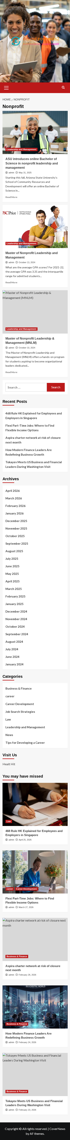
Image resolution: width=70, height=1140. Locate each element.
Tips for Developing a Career (25, 742)
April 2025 (12, 581)
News (9, 735)
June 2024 (12, 656)
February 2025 (15, 596)
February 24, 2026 (27, 1042)
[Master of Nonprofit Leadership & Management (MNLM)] (35, 311)
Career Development (19, 704)
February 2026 (15, 506)
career (9, 696)
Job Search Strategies (20, 711)
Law (8, 719)
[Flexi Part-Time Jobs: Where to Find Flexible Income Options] (35, 872)
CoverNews (57, 1129)
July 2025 (11, 558)
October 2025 (15, 536)
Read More (11, 197)
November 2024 (16, 619)
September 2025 (16, 543)
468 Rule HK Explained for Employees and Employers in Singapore (33, 416)
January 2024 (14, 664)
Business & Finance (18, 688)
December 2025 (16, 521)
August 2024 (14, 641)
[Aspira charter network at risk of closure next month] (35, 939)
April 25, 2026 (25, 840)
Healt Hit (9, 764)
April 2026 (12, 490)
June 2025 (12, 566)
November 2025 (16, 528)
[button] (6, 87)
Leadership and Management (21, 149)
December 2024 (16, 611)
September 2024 (16, 634)
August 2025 (14, 551)
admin (11, 172)
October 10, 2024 (27, 348)
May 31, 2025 (25, 172)
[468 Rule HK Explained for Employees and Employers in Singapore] (35, 804)
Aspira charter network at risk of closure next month (33, 440)
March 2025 (13, 589)
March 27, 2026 (26, 907)
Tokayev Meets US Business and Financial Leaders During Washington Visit (33, 464)
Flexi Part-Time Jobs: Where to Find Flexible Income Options (29, 428)
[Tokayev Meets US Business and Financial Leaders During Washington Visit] (35, 1074)
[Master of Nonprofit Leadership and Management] (35, 226)
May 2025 (12, 573)
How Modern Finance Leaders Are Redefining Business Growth (28, 452)
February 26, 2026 (27, 975)
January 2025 (14, 604)
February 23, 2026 (27, 1110)
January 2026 (14, 513)
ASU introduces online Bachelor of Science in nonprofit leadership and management (31, 163)
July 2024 (11, 649)
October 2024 (15, 626)
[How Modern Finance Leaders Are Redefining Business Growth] (35, 1007)
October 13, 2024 (27, 262)
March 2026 (13, 498)
